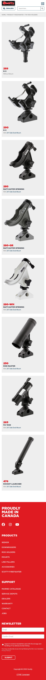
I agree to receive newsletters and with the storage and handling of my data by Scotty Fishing (22, 645)
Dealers (10, 8)
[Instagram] (10, 524)
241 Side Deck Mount (14, 133)
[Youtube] (17, 524)
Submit (8, 657)
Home (4, 15)
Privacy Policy (6, 650)
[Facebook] (3, 524)
